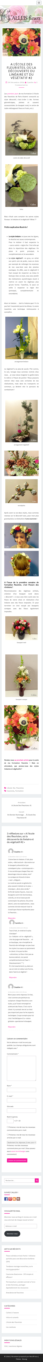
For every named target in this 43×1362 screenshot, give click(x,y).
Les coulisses (11, 1327)
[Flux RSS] (14, 1199)
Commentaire (13, 1054)
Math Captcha (12, 1117)
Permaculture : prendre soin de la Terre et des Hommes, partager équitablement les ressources (20, 1285)
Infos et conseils (12, 1317)
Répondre (11, 918)
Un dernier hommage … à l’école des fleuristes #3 (21, 815)
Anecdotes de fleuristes (15, 1293)
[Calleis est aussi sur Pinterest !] (10, 1199)
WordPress (33, 1356)
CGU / (6, 1346)
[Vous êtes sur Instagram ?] (18, 1199)
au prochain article (21, 760)
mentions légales (15, 1346)
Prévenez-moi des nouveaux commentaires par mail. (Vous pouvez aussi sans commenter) (21, 1149)
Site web (10, 1106)
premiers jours (12, 94)
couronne (10, 791)
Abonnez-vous (12, 1234)
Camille (30, 82)
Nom (9, 1086)
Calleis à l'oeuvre (12, 1313)
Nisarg (24, 1359)
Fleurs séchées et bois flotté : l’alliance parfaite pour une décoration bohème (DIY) (20, 1259)
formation (19, 791)
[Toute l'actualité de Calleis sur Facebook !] (6, 1199)
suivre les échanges (18, 1151)
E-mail (10, 1096)
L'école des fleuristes (15, 788)
